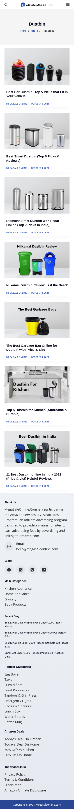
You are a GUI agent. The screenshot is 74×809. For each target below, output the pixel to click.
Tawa (8, 679)
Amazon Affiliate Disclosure (25, 790)
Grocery (10, 599)
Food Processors (17, 690)
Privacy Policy (14, 774)
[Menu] (68, 4)
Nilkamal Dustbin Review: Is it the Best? (37, 285)
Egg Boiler (12, 674)
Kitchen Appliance (18, 588)
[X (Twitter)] (20, 569)
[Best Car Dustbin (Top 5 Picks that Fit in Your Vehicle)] (37, 66)
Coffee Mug (13, 722)
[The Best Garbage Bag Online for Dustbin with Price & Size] (37, 320)
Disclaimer (12, 785)
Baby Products (15, 604)
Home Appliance (16, 594)
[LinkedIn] (44, 569)
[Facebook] (8, 569)
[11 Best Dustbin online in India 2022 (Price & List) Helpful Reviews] (37, 449)
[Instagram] (32, 569)
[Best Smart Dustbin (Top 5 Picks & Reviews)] (37, 131)
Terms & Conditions (19, 779)
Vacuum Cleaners (17, 706)
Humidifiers (13, 685)
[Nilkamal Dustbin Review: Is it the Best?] (37, 260)
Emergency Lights (17, 701)
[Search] (5, 4)
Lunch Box (12, 711)
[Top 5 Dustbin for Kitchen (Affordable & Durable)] (37, 384)
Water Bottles (14, 716)
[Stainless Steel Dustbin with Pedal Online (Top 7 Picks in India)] (37, 195)
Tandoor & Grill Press (20, 695)
